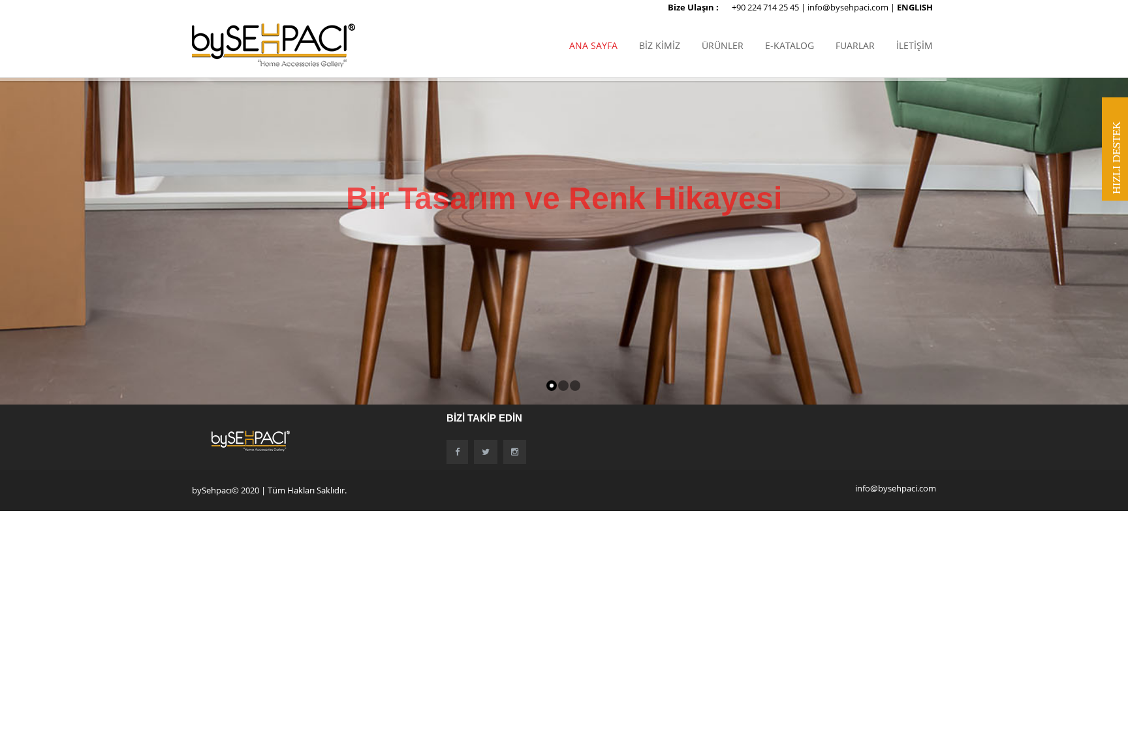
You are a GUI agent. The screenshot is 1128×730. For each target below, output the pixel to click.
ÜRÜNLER (723, 45)
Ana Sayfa (593, 45)
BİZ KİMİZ (659, 45)
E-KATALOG (789, 45)
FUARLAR (855, 45)
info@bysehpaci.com (848, 7)
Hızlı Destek (1116, 158)
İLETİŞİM (914, 45)
